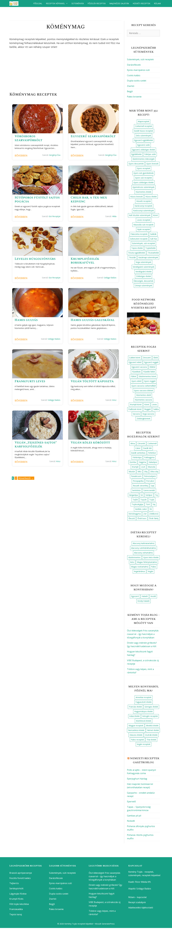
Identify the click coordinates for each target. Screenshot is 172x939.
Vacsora (136, 414)
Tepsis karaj (15, 914)
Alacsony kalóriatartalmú (143, 543)
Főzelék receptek (97, 3)
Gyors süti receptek (143, 177)
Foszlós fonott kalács (20, 878)
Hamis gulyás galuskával (92, 320)
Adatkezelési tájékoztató (140, 907)
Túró (148, 504)
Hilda (114, 216)
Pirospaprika (138, 481)
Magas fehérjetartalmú (147, 562)
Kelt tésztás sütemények (139, 215)
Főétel (133, 376)
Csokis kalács (133, 75)
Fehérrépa (137, 457)
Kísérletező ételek (143, 721)
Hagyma (142, 462)
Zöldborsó (153, 513)
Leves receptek (143, 220)
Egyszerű (135, 596)
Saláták (153, 234)
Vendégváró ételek (143, 271)
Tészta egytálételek (136, 252)
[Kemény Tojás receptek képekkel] (14, 3)
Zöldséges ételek (143, 276)
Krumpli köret (136, 404)
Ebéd (155, 357)
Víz (151, 509)
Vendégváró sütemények (143, 267)
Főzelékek (136, 371)
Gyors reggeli (149, 381)
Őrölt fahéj (153, 518)
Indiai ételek (134, 716)
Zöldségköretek (143, 418)
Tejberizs (14, 883)
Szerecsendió (149, 490)
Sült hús (153, 238)
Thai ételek (151, 739)
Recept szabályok (137, 902)
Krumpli (135, 467)
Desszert (147, 357)
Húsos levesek (136, 196)
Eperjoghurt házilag (137, 778)
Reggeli (147, 409)
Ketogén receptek (150, 716)
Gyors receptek (143, 168)
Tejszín (143, 499)
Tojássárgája (137, 504)
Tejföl (135, 499)
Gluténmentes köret (147, 376)
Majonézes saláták (119, 3)
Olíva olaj (154, 471)
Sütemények (77, 3)
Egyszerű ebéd (135, 362)
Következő (26, 478)
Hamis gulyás (26, 320)
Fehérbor (152, 453)
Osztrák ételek (151, 735)
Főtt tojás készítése (19, 904)
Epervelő (131, 801)
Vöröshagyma (135, 513)
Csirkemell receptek (143, 126)
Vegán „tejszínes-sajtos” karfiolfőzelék (36, 444)
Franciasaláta (16, 909)
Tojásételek (150, 248)
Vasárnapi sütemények (148, 257)
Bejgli (130, 91)
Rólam (157, 3)
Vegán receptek (143, 744)
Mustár (132, 471)
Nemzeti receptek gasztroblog (144, 760)
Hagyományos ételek (143, 711)
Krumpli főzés (16, 898)
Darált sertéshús (138, 453)
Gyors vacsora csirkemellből (143, 385)
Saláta (156, 409)
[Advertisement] (65, 71)
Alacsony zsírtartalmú (143, 552)
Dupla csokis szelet (136, 80)
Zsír (145, 513)
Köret (155, 215)
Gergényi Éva (54, 155)
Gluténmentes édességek (143, 159)
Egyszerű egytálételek (143, 140)
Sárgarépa (133, 495)
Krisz (114, 400)
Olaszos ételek (136, 735)
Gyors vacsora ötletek (143, 390)
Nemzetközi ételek (136, 730)
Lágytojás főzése (17, 893)
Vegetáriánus (139, 571)
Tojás (151, 499)
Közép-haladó (143, 601)
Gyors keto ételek (151, 557)
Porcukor (150, 481)
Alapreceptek (143, 121)
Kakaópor (153, 462)
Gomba (133, 462)
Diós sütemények (143, 135)
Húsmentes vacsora (143, 399)
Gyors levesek (152, 163)
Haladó (145, 596)
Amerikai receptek (143, 697)
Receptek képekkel (55, 3)
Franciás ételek (135, 706)
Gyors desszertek (136, 163)
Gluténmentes (134, 557)
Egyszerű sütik (143, 145)
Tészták (132, 257)
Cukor (137, 448)
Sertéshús (136, 490)
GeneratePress (108, 923)
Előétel (152, 367)
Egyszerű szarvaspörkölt (93, 136)
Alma (132, 443)
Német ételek (153, 730)
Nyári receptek (143, 229)
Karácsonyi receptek (143, 206)
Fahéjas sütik (150, 154)
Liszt (143, 467)
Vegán (150, 571)
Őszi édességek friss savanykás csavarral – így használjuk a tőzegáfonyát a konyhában (143, 634)
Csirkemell (152, 443)
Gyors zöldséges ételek (143, 182)
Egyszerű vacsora (139, 367)
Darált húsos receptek (143, 131)
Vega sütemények (143, 262)
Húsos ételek (151, 196)
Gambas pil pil (134, 815)
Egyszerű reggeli (151, 362)
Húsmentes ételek (143, 192)
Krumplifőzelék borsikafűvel (85, 260)
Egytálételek (136, 154)
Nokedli (131, 820)
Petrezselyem (150, 476)
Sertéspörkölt (16, 888)
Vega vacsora (148, 414)
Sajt (152, 485)
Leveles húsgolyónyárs (35, 258)
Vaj (154, 504)
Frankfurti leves (30, 381)
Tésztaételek (153, 252)
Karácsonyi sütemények (143, 210)
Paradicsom (136, 476)
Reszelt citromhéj (140, 485)
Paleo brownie (134, 96)
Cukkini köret (134, 357)
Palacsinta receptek (138, 234)
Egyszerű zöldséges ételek (143, 149)
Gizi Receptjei (54, 216)
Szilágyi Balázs (110, 277)
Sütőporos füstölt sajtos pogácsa (37, 199)
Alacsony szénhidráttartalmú (143, 548)
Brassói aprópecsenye (20, 872)
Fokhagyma (149, 457)
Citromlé (141, 443)
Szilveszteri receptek (139, 238)
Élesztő (132, 518)
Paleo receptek (137, 739)
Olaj (146, 471)
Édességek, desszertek (143, 281)
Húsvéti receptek (141, 3)
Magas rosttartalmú (139, 566)
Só (142, 495)
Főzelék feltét (149, 371)
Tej (156, 495)
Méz (139, 471)
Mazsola (151, 467)
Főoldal (37, 3)
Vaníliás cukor (141, 509)
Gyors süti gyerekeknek (143, 173)
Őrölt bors (141, 518)
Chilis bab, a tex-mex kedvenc (89, 199)
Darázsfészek (134, 64)
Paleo (153, 566)
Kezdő (153, 596)
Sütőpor (149, 495)
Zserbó (130, 86)
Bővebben (21, 155)
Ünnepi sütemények (143, 285)
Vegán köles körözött (90, 442)
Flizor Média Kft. (143, 881)
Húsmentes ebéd (143, 395)
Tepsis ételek (137, 248)
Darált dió (147, 448)
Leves (154, 404)
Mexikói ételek (152, 725)
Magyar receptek (136, 725)
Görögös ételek (151, 706)
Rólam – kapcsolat (137, 897)
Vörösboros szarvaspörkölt (28, 138)
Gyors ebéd (136, 381)
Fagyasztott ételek (143, 702)
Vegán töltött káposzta (92, 381)
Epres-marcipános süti (138, 70)
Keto (132, 562)
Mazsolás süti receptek (143, 224)
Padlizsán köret (135, 409)
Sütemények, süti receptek (140, 59)
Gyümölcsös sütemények (143, 187)
